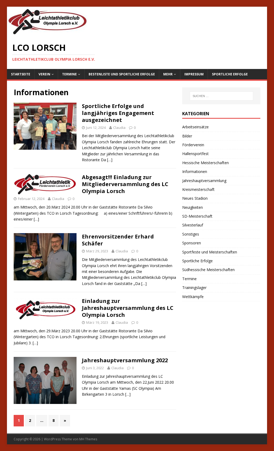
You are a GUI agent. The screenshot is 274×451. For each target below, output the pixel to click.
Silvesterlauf (192, 225)
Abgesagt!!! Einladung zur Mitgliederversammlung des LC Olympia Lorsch (125, 184)
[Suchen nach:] (221, 96)
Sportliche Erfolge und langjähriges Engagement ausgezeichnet (118, 113)
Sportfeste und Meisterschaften (209, 252)
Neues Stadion (195, 198)
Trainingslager (194, 287)
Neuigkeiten (192, 207)
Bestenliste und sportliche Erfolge (122, 74)
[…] (109, 159)
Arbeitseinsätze (195, 126)
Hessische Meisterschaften (205, 162)
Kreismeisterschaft (198, 189)
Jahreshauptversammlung (204, 180)
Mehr (168, 74)
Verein (44, 74)
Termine (69, 74)
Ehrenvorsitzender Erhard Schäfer (118, 240)
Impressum (194, 74)
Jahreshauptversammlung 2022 (125, 360)
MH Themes (88, 439)
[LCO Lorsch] (47, 33)
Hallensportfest (195, 153)
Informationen (194, 171)
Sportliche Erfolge (230, 74)
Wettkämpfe (193, 296)
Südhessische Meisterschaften (208, 269)
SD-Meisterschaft (197, 216)
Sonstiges (190, 234)
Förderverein (193, 144)
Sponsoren (191, 242)
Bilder (187, 135)
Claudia (119, 127)
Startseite (20, 74)
